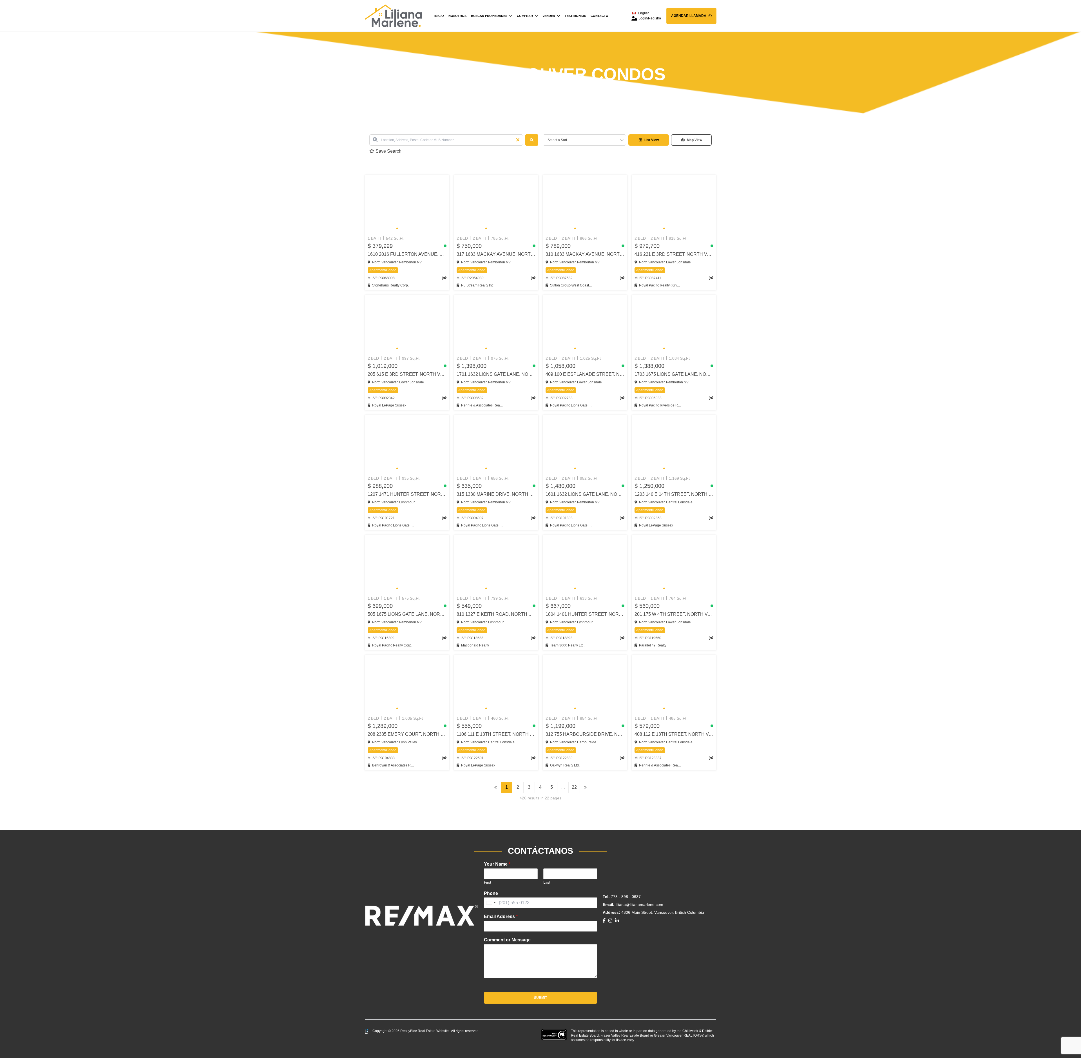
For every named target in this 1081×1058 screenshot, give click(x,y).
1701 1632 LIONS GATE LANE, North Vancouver (496, 374)
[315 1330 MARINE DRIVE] (496, 444)
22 (574, 787)
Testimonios (575, 15)
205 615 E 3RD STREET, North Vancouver (407, 374)
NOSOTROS (457, 15)
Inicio (439, 15)
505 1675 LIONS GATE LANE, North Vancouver (407, 614)
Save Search (387, 151)
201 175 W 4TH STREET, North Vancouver (674, 614)
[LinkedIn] (617, 920)
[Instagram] (610, 920)
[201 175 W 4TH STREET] (674, 564)
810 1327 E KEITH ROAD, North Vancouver (496, 614)
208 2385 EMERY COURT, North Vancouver (407, 734)
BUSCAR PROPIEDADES (489, 15)
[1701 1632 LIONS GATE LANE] (496, 324)
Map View (694, 140)
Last (546, 882)
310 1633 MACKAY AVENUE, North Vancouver (585, 254)
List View (651, 140)
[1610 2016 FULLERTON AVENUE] (407, 204)
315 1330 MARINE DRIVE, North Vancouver (496, 494)
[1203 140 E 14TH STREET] (674, 444)
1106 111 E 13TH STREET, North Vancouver (496, 734)
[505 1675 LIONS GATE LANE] (407, 564)
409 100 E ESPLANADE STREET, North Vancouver (585, 374)
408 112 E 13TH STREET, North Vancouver (674, 734)
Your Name (497, 864)
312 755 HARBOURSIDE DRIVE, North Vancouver (585, 734)
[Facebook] (604, 920)
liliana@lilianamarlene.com (639, 904)
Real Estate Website (434, 1031)
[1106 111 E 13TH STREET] (496, 684)
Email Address (501, 916)
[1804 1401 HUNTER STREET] (585, 564)
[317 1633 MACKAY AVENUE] (496, 204)
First (487, 882)
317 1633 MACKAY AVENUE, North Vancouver (496, 254)
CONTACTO (599, 15)
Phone (491, 893)
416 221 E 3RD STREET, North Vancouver (674, 254)
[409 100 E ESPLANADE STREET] (585, 324)
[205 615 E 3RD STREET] (407, 324)
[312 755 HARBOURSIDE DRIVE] (585, 684)
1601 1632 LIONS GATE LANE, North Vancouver (585, 494)
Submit (540, 998)
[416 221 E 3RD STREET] (674, 204)
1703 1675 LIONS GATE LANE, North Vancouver (674, 374)
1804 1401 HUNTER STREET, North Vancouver (585, 614)
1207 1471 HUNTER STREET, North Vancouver (407, 494)
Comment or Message (507, 939)
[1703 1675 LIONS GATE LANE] (674, 324)
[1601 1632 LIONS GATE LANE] (585, 444)
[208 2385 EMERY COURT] (407, 684)
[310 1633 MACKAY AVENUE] (585, 204)
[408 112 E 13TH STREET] (674, 684)
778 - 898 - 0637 (626, 896)
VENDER (548, 15)
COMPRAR (525, 15)
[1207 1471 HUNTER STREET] (407, 444)
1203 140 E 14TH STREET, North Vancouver (674, 494)
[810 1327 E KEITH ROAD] (496, 564)
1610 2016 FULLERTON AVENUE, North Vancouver (407, 254)
